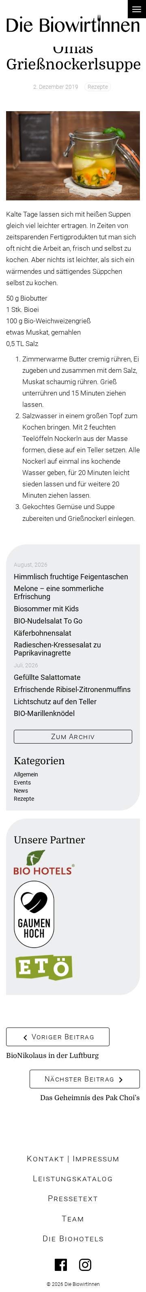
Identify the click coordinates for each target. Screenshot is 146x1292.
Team (73, 1218)
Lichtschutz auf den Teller (55, 701)
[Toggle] (137, 9)
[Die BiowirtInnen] (73, 23)
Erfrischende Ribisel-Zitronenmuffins (72, 689)
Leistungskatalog (73, 1178)
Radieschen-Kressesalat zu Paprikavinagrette (57, 649)
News (21, 790)
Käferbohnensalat (42, 633)
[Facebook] (61, 1265)
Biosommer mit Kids (46, 608)
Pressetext (73, 1198)
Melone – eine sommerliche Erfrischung (59, 592)
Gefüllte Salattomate (47, 677)
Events (22, 782)
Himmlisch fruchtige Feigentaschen (71, 576)
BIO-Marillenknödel (44, 713)
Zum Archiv (73, 736)
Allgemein (26, 774)
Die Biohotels (73, 1238)
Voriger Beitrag (61, 1036)
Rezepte (98, 87)
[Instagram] (85, 1265)
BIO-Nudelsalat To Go (48, 621)
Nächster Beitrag (81, 1079)
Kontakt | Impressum (73, 1158)
